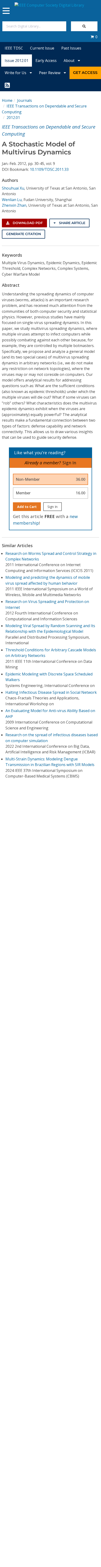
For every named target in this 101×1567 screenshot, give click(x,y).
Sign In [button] (69, 462)
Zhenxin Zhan (14, 205)
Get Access (85, 72)
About (69, 60)
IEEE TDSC (14, 48)
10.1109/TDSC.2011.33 (49, 169)
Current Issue (42, 48)
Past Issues (71, 48)
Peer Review (50, 72)
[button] (93, 37)
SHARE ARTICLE (71, 223)
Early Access (46, 60)
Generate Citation (23, 234)
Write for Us (16, 72)
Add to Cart (27, 506)
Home (7, 100)
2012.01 (13, 117)
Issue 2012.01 (16, 60)
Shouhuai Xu (13, 188)
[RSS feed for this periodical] (7, 85)
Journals (24, 100)
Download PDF (27, 223)
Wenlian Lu (12, 199)
